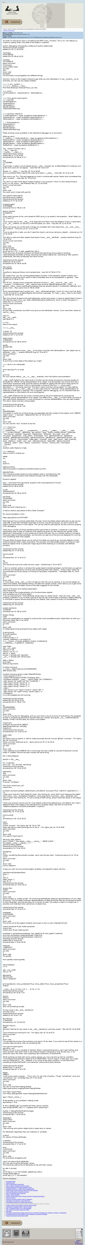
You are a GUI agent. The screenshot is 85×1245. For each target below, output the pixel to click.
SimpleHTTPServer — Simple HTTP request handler (20, 1189)
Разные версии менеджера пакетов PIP (17, 1215)
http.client (8, 1211)
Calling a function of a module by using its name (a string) (21, 1205)
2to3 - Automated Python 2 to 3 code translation (18, 1208)
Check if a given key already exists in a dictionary (19, 1199)
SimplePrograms (10, 1183)
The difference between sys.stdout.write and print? (19, 1202)
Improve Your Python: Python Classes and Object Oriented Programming (25, 1196)
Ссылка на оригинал (9, 30)
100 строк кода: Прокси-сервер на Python (17, 1209)
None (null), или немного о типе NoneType (18, 1200)
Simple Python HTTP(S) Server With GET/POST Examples (22, 1190)
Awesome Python (10, 1181)
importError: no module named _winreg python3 (19, 1206)
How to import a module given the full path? (17, 1186)
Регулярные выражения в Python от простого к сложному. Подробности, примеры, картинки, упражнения (36, 1212)
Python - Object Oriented (12, 1195)
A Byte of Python (10, 1198)
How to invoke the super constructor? (16, 1193)
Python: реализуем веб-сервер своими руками (19, 1187)
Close (3, 2)
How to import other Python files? (15, 1184)
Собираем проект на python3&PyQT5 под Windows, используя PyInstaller (26, 1214)
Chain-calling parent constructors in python (17, 1192)
